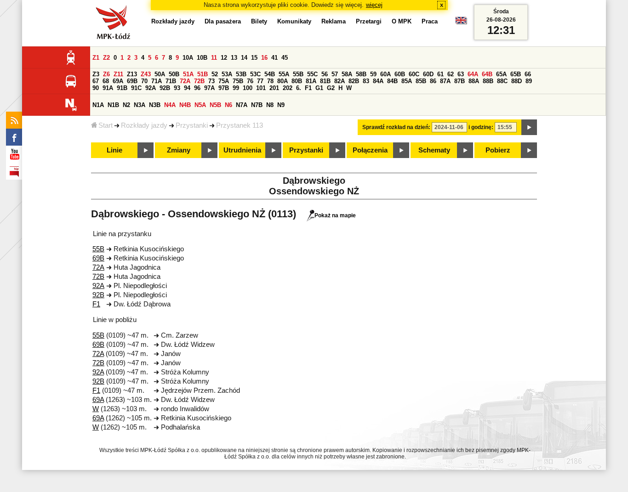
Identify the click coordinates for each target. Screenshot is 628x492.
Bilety (259, 21)
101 (261, 88)
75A (223, 81)
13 (234, 57)
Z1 (95, 57)
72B (199, 81)
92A (150, 88)
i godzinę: (480, 127)
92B (165, 88)
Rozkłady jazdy (144, 125)
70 (144, 81)
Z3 (95, 74)
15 (254, 57)
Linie (114, 150)
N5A (200, 105)
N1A (98, 105)
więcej (374, 4)
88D (516, 81)
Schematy (434, 150)
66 (528, 74)
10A (188, 57)
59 (373, 74)
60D (428, 74)
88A (473, 81)
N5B (215, 105)
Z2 (106, 57)
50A (159, 74)
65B (515, 74)
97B (223, 88)
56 (324, 74)
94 (187, 88)
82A (339, 81)
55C (312, 74)
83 (366, 81)
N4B (185, 105)
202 (287, 88)
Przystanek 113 (239, 125)
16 (264, 57)
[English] (461, 22)
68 (106, 81)
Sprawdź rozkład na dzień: (396, 127)
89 (528, 81)
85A (406, 81)
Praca (430, 21)
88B (488, 81)
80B (296, 81)
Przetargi (369, 21)
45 (284, 57)
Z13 (132, 74)
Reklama (333, 21)
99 (236, 88)
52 (214, 74)
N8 (270, 105)
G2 (331, 88)
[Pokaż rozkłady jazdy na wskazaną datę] (529, 127)
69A (118, 81)
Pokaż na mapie (335, 215)
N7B (257, 105)
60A (385, 74)
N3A (139, 105)
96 (197, 88)
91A (108, 88)
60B (399, 74)
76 (250, 81)
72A (185, 81)
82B (353, 81)
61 (440, 74)
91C (136, 88)
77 (260, 81)
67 (95, 81)
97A (209, 88)
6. (298, 88)
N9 (281, 105)
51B (202, 74)
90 (95, 88)
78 (270, 81)
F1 (308, 88)
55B (298, 74)
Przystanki (192, 125)
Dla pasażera (223, 21)
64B (487, 74)
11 (214, 57)
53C (255, 74)
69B (132, 81)
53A (227, 74)
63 (460, 74)
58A (347, 74)
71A (156, 81)
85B (421, 81)
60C (414, 74)
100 (247, 88)
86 (433, 81)
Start (105, 125)
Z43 (146, 74)
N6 (228, 105)
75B (238, 81)
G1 (319, 88)
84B (392, 81)
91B (122, 88)
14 (244, 57)
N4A (170, 105)
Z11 (118, 74)
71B (171, 81)
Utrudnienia (242, 150)
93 (177, 88)
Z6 (106, 74)
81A (311, 81)
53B (241, 74)
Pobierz (497, 150)
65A (501, 74)
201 (274, 88)
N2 (126, 105)
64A (473, 74)
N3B (154, 105)
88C (502, 81)
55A (284, 74)
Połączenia (370, 150)
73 (211, 81)
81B (325, 81)
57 (334, 74)
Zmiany (178, 150)
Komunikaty (294, 21)
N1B (113, 105)
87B (459, 81)
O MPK (401, 21)
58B (361, 74)
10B (202, 57)
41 (274, 57)
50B (174, 74)
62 (450, 74)
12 (224, 57)
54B (269, 74)
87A (445, 81)
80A (282, 81)
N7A (241, 105)
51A (188, 74)
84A (378, 81)
